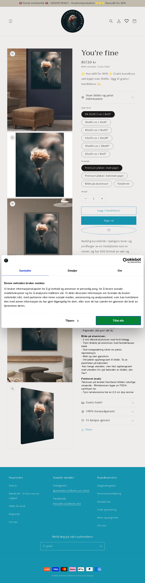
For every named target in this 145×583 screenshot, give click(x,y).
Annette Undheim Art (67, 503)
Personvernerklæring (109, 493)
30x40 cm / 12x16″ (96, 122)
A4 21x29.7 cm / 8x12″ (98, 114)
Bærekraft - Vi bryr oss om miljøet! (24, 496)
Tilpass (69, 320)
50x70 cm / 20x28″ (97, 138)
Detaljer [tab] (72, 270)
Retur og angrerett (107, 517)
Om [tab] (120, 270)
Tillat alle (118, 320)
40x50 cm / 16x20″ (96, 130)
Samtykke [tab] (25, 270)
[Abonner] (100, 546)
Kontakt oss (104, 501)
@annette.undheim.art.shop (71, 490)
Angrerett (14, 514)
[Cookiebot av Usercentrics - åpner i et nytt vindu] (125, 260)
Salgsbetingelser (106, 485)
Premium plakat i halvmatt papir (104, 176)
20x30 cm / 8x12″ (95, 154)
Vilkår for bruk (17, 506)
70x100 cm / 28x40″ (97, 146)
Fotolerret (123, 183)
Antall (84, 191)
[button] (10, 21)
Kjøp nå (109, 220)
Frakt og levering (106, 509)
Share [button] (88, 429)
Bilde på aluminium (96, 183)
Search (13, 485)
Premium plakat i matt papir (102, 168)
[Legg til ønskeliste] (108, 230)
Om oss (13, 522)
